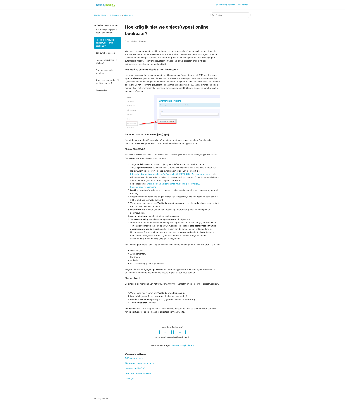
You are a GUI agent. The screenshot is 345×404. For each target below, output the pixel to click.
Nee (179, 332)
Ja (165, 332)
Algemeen (128, 15)
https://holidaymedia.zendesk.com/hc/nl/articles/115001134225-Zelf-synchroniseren (170, 174)
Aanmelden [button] (243, 5)
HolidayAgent (115, 15)
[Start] (104, 4)
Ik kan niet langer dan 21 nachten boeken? (107, 82)
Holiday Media (100, 15)
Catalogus (129, 378)
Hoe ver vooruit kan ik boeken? (106, 61)
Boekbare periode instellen (104, 71)
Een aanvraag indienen (225, 5)
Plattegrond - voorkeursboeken (140, 363)
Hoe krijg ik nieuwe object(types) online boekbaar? (105, 43)
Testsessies (101, 90)
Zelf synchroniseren (105, 53)
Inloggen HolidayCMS (135, 368)
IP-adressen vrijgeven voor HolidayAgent (106, 31)
